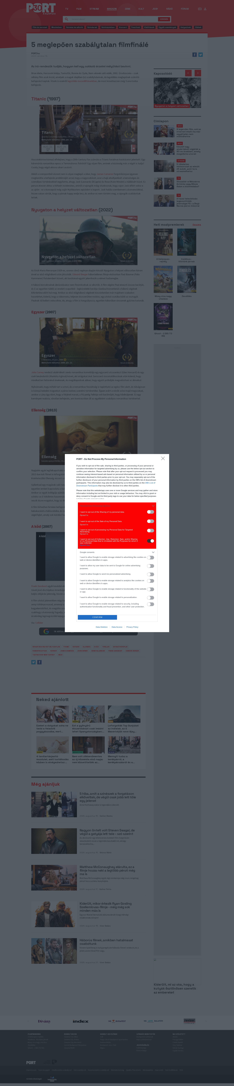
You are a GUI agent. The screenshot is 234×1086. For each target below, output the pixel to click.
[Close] (163, 459)
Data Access (117, 627)
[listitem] (117, 505)
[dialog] (117, 543)
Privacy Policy (132, 627)
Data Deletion (102, 627)
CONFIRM (97, 617)
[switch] (150, 512)
